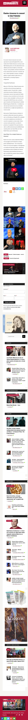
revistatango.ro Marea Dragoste (18, 462)
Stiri (4, 700)
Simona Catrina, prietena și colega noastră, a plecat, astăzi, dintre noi (18, 543)
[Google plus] (13, 188)
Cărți (8, 649)
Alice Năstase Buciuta (14, 18)
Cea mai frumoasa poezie (12, 395)
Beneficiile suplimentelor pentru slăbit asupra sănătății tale (18, 506)
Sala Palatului (6, 256)
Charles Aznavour (16, 254)
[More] (10, 191)
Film (8, 418)
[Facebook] (2, 718)
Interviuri (9, 347)
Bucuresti (10, 254)
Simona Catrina (15, 566)
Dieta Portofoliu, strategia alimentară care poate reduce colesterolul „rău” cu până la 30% (15, 497)
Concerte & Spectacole (14, 258)
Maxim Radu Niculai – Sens (13, 405)
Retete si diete (10, 486)
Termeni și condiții (11, 715)
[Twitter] (19, 188)
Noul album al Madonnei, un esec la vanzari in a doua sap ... (13, 708)
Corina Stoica (10, 537)
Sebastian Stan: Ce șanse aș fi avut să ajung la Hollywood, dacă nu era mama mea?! (18, 453)
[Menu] (24, 3)
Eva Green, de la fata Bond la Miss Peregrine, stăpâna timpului (18, 468)
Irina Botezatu (15, 470)
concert (22, 254)
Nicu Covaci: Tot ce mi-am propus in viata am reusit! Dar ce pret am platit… (18, 571)
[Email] (14, 718)
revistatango (15, 374)
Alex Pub (14, 509)
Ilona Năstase (10, 435)
